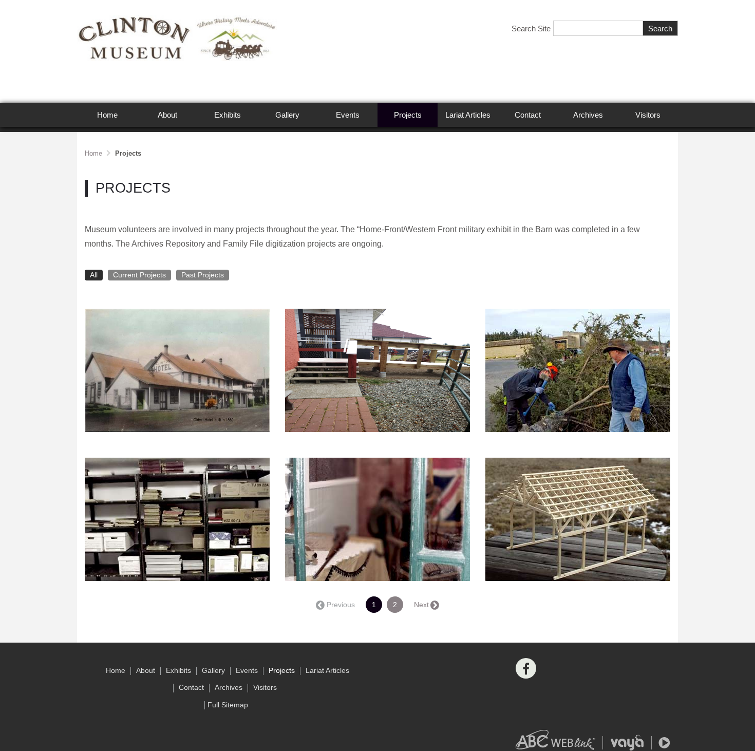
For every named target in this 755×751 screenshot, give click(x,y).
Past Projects (202, 275)
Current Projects (139, 275)
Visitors (647, 114)
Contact (528, 114)
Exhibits (227, 114)
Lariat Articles (467, 114)
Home (107, 114)
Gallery (287, 114)
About (167, 114)
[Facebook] (526, 668)
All (94, 275)
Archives (588, 114)
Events (348, 114)
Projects (408, 114)
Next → (426, 604)
